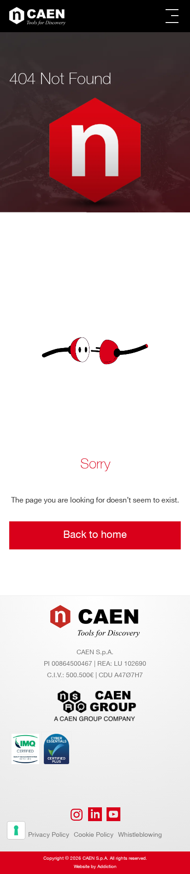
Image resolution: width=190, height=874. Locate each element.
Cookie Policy (93, 835)
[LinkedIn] (95, 815)
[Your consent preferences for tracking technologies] (16, 830)
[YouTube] (113, 815)
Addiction (107, 866)
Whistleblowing (140, 835)
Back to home (95, 535)
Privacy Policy (48, 835)
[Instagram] (76, 815)
